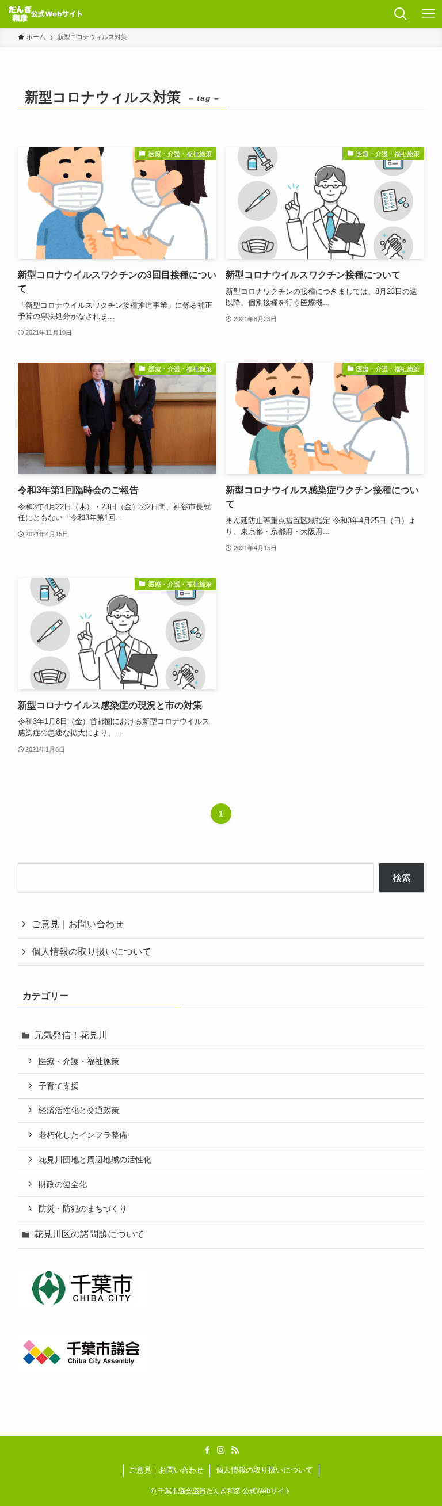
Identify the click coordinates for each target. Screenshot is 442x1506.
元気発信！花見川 (71, 1035)
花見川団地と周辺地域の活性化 (95, 1159)
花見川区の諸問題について (89, 1234)
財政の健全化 (63, 1184)
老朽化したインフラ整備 (83, 1134)
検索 (402, 878)
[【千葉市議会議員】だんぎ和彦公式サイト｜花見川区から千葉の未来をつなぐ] (45, 14)
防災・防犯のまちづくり (83, 1208)
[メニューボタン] (428, 14)
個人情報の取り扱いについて (91, 951)
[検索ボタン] (400, 14)
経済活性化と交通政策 (79, 1110)
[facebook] (207, 1450)
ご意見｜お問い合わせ (78, 924)
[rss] (235, 1450)
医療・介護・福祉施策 (79, 1061)
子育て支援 (59, 1086)
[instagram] (221, 1450)
